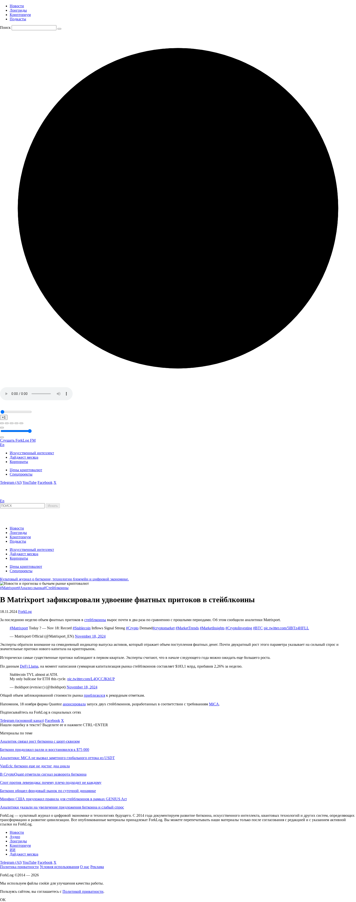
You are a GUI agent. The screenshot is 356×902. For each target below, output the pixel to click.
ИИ (12, 850)
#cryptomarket (164, 628)
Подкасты (18, 19)
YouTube (30, 482)
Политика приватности (19, 867)
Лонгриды (18, 10)
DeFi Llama (29, 666)
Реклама (97, 867)
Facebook (45, 482)
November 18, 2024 (90, 636)
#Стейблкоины (56, 588)
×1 (4, 417)
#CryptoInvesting (238, 628)
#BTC (258, 628)
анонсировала (74, 704)
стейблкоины (95, 620)
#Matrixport (9, 588)
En (2, 445)
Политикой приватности (82, 891)
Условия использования (59, 867)
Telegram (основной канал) (22, 720)
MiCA (214, 704)
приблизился (94, 695)
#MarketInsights (212, 628)
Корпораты (19, 462)
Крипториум (20, 15)
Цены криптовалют (26, 470)
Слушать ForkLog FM (18, 440)
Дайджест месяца (24, 457)
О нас (84, 867)
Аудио (15, 837)
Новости (17, 6)
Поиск (5, 27)
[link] (13, 496)
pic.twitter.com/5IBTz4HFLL (286, 628)
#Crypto (132, 628)
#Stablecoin (82, 628)
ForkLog (25, 611)
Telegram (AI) (11, 482)
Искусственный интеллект (32, 453)
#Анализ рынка (31, 588)
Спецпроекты (21, 474)
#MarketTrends (187, 628)
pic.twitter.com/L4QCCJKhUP (91, 679)
